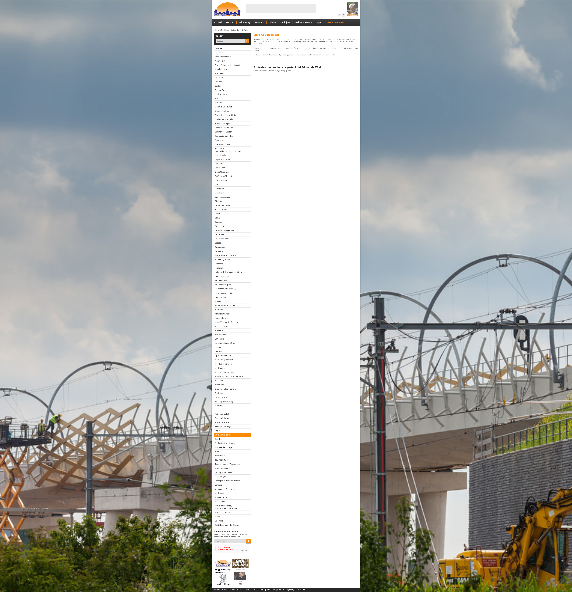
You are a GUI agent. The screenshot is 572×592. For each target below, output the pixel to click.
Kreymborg (219, 330)
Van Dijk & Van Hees (223, 472)
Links (254, 589)
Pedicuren (219, 393)
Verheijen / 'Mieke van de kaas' (228, 480)
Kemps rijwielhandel (223, 314)
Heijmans (219, 263)
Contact (280, 589)
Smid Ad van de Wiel (239, 30)
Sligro (217, 430)
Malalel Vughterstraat (224, 359)
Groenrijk (219, 251)
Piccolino (219, 405)
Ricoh (217, 410)
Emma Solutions (221, 209)
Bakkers (218, 81)
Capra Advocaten (222, 159)
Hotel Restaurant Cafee (224, 293)
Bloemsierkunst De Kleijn (225, 115)
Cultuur (273, 22)
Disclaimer (270, 589)
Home (217, 30)
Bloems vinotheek (222, 111)
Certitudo (219, 163)
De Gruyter (219, 193)
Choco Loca (220, 167)
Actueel (218, 22)
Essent (217, 218)
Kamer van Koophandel (225, 305)
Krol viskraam (220, 334)
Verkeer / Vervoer (304, 22)
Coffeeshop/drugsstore (225, 176)
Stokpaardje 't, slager (224, 447)
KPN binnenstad (221, 326)
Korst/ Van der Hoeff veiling (226, 322)
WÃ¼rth (218, 516)
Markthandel (220, 368)
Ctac (217, 184)
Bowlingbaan (220, 140)
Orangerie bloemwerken (225, 389)
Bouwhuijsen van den (224, 136)
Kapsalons (219, 309)
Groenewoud (220, 247)
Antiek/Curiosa (221, 69)
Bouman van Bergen (223, 132)
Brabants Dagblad (222, 144)
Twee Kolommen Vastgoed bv (227, 464)
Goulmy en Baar (222, 238)
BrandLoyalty (220, 155)
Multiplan (219, 380)
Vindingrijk (219, 493)
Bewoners (259, 22)
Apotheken (219, 73)
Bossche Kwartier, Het (224, 127)
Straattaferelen (335, 22)
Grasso (218, 243)
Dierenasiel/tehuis (222, 197)
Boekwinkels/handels (224, 119)
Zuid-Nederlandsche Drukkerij (227, 525)
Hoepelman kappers (223, 284)
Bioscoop (219, 102)
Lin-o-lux (218, 351)
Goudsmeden (221, 234)
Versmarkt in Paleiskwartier (226, 489)
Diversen (218, 201)
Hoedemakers (221, 280)
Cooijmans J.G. (221, 180)
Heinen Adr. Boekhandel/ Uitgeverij (230, 272)
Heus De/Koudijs (222, 276)
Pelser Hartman (221, 397)
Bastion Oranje (221, 90)
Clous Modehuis (222, 172)
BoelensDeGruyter (223, 123)
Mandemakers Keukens (224, 364)
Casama (218, 48)
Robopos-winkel (222, 414)
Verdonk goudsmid (223, 476)
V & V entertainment (223, 468)
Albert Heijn (220, 61)
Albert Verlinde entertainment (227, 65)
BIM (216, 98)
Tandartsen (220, 455)
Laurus (218, 347)
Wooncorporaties (222, 512)
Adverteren (300, 589)
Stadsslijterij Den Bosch (225, 443)
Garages (218, 222)
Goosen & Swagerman (224, 230)
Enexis (217, 213)
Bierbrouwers (221, 94)
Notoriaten (219, 384)
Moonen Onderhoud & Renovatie (229, 376)
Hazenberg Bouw (222, 259)
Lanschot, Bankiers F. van (225, 343)
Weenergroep (221, 497)
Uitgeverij (290, 589)
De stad (230, 22)
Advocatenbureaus (223, 56)
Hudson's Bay (221, 297)
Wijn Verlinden (221, 501)
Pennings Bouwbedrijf (224, 401)
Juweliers (218, 301)
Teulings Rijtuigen (222, 460)
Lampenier (219, 339)
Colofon (261, 589)
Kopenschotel (221, 318)
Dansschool (220, 188)
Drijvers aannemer (223, 205)
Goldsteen (219, 226)
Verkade (218, 485)
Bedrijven (285, 22)
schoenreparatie (222, 422)
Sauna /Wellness (222, 418)
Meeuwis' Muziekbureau (225, 372)
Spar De (218, 439)
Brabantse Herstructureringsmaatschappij (228, 149)
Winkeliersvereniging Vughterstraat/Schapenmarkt (227, 507)
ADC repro (219, 52)
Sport (320, 22)
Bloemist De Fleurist (223, 107)
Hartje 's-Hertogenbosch (225, 255)
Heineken (219, 268)
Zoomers (219, 521)
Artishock (219, 77)
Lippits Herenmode (223, 355)
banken (218, 86)
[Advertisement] (281, 8)
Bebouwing (244, 22)
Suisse (217, 451)
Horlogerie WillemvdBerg (225, 289)
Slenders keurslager (223, 426)
